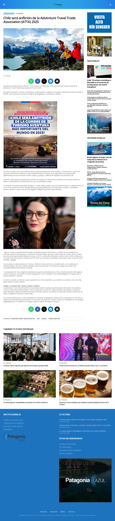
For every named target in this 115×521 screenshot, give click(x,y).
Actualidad (19, 13)
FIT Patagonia (65, 447)
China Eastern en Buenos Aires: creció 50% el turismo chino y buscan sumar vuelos (99, 98)
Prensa (62, 512)
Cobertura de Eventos (13, 423)
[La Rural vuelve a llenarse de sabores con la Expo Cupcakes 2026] (29, 347)
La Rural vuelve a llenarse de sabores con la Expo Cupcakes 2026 (25, 366)
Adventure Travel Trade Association (23, 318)
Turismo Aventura (54, 318)
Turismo (43, 318)
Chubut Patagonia (67, 444)
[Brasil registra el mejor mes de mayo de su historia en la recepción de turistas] (99, 148)
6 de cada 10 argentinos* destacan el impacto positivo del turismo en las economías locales (99, 92)
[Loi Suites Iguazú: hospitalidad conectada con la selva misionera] (29, 384)
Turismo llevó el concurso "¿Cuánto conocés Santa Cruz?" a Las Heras (83, 366)
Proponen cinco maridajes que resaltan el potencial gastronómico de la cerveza (84, 403)
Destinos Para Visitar (13, 426)
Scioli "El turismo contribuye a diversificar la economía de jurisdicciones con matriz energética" (99, 83)
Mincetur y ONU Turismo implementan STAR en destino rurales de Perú (97, 167)
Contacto (71, 512)
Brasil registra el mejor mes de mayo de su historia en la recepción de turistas (99, 159)
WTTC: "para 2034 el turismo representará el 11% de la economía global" (99, 173)
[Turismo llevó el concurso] (85, 347)
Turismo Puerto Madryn (70, 450)
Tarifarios (7, 429)
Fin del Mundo (66, 453)
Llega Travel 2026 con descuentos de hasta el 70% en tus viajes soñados (99, 110)
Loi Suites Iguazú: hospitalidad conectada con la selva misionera (25, 402)
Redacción (53, 512)
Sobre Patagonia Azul (13, 420)
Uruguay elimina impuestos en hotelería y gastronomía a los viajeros (99, 179)
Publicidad (43, 512)
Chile (38, 318)
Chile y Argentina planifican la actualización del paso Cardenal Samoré (97, 105)
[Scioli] (99, 71)
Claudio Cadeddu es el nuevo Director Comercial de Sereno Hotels (99, 184)
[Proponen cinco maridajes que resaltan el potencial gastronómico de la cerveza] (85, 384)
